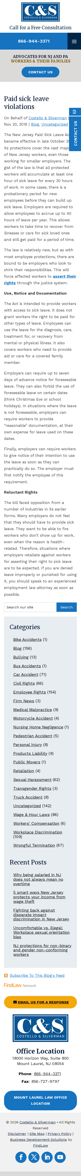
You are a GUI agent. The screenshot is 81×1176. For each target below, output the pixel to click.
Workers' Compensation (36, 823)
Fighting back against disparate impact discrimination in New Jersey (41, 915)
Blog (35, 124)
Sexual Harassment (32, 779)
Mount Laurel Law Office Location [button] (40, 1100)
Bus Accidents (27, 665)
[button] (74, 41)
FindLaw (40, 1145)
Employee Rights (29, 692)
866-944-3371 (34, 41)
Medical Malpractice (32, 709)
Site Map (37, 1134)
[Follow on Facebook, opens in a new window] (21, 1157)
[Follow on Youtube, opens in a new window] (60, 1157)
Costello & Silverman (48, 118)
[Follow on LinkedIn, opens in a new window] (47, 1157)
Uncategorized (54, 124)
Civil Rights (24, 683)
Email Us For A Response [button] (43, 1002)
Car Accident (25, 674)
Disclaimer (17, 1134)
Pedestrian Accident (32, 735)
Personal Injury (27, 744)
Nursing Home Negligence (38, 727)
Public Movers (26, 762)
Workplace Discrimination (37, 832)
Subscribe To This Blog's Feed (37, 975)
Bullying (21, 657)
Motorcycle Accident (33, 718)
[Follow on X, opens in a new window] (34, 1157)
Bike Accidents (27, 639)
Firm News (23, 700)
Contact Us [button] (40, 72)
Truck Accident (28, 797)
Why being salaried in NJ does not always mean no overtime (38, 879)
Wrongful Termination (34, 845)
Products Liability (30, 753)
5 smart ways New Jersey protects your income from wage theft (39, 897)
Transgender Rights (32, 788)
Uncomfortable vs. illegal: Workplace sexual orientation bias (41, 932)
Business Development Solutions (38, 1139)
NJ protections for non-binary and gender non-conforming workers (42, 950)
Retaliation (23, 770)
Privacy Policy (59, 1134)
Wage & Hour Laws (31, 814)
